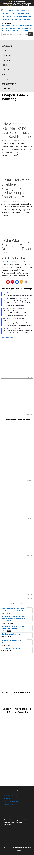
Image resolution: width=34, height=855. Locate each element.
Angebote (10, 26)
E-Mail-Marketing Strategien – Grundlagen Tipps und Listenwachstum (16, 249)
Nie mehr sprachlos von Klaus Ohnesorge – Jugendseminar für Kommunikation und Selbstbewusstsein (19, 323)
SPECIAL (5, 79)
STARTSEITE (7, 46)
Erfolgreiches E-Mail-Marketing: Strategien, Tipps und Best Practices (17, 130)
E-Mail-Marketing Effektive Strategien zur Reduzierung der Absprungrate (15, 188)
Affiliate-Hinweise (9, 805)
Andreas (7, 141)
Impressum (7, 798)
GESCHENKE (7, 55)
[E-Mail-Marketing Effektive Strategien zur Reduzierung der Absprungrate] (17, 168)
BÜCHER (5, 70)
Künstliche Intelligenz (20, 30)
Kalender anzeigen (7, 337)
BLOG (4, 51)
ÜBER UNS (6, 89)
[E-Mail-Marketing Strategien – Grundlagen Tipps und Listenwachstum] (17, 228)
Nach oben (30, 377)
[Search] (30, 34)
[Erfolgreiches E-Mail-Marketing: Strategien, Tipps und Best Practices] (17, 112)
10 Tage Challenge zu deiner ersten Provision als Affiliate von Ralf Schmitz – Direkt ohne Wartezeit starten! (19, 313)
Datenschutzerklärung (11, 795)
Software (13, 28)
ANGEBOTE (6, 60)
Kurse (3, 26)
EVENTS (5, 74)
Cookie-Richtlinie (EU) (11, 801)
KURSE (4, 65)
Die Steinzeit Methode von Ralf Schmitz (19, 295)
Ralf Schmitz (22, 28)
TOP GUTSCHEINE (9, 84)
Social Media (20, 26)
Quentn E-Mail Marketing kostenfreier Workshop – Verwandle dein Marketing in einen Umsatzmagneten (19, 303)
